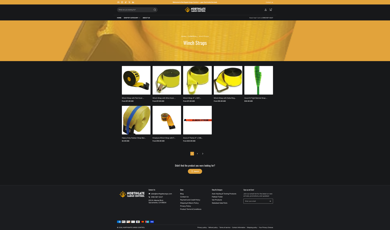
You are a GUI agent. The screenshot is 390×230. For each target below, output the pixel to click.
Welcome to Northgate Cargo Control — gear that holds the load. (195, 2)
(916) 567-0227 (267, 18)
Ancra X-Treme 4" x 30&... (193, 138)
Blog (182, 194)
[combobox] (134, 9)
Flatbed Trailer (217, 197)
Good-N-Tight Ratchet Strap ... (255, 98)
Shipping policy (252, 227)
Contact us (269, 2)
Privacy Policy (185, 206)
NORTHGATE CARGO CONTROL (134, 227)
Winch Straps (204, 36)
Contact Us (184, 197)
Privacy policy (202, 227)
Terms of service (224, 227)
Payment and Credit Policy (190, 200)
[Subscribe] (270, 201)
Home (183, 36)
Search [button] (196, 171)
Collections (192, 36)
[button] (270, 10)
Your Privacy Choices (266, 227)
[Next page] (203, 153)
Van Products (217, 200)
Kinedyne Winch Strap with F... (164, 138)
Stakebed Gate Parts (219, 203)
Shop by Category (131, 18)
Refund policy (213, 227)
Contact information (238, 227)
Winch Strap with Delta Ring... (225, 98)
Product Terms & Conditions (190, 209)
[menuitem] (195, 194)
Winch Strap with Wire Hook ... (164, 98)
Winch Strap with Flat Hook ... (133, 98)
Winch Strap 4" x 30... (192, 98)
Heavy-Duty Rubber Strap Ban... (134, 138)
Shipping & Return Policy (189, 203)
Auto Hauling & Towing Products (224, 194)
